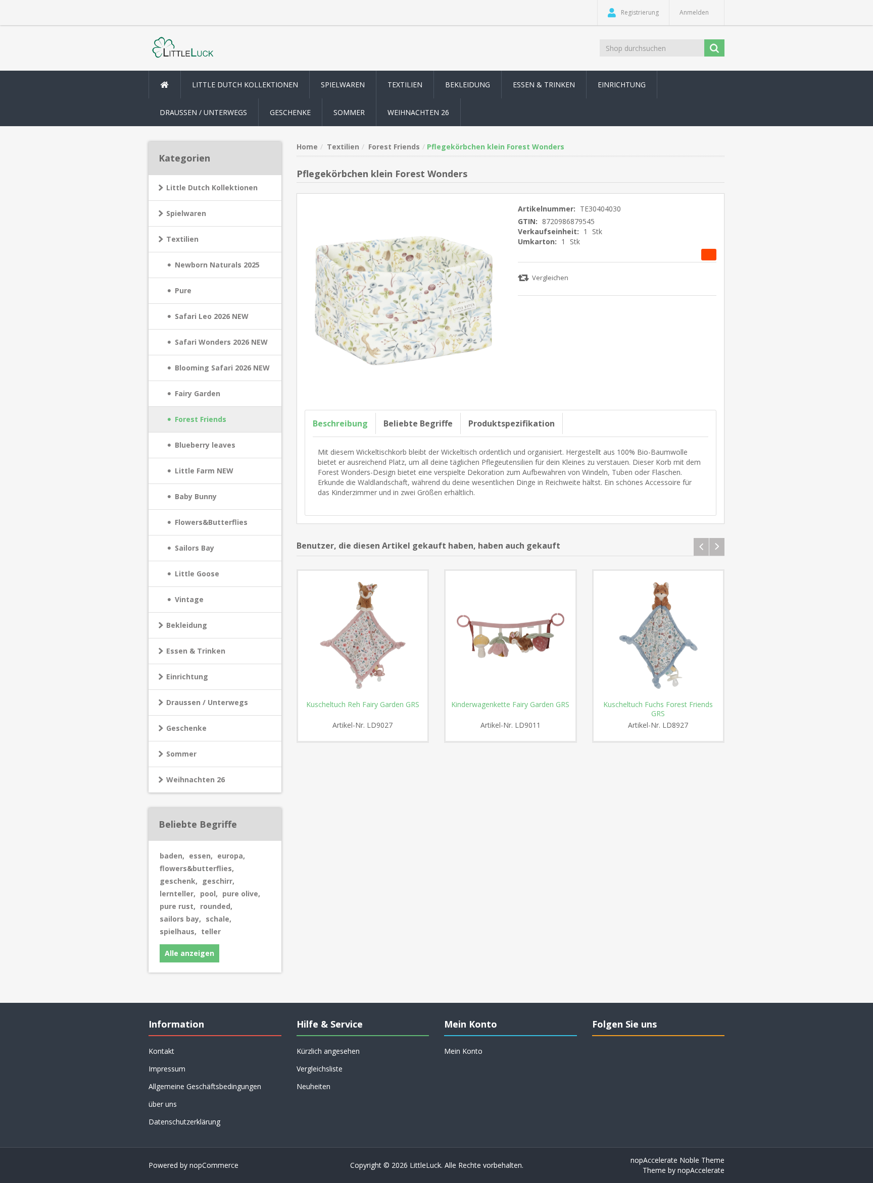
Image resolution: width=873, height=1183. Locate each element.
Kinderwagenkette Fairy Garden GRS (510, 704)
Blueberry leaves (205, 445)
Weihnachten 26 (418, 112)
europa (231, 856)
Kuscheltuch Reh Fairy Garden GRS (362, 704)
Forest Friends (200, 419)
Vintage (189, 599)
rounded (216, 906)
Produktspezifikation (511, 423)
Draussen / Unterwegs (207, 702)
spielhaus (178, 931)
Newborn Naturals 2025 (217, 265)
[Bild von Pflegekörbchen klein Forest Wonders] (404, 299)
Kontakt (161, 1051)
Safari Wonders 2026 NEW (221, 342)
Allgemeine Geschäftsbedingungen (205, 1086)
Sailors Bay (194, 548)
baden (172, 856)
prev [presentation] (701, 547)
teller (211, 931)
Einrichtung (187, 676)
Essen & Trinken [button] (544, 84)
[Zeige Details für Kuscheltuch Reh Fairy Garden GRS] (363, 635)
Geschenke (290, 112)
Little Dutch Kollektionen (212, 187)
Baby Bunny (196, 496)
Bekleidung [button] (467, 84)
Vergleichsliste (320, 1068)
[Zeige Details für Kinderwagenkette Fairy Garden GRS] (510, 635)
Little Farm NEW (204, 470)
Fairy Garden (197, 393)
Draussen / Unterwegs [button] (203, 112)
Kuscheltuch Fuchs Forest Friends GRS (658, 709)
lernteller (178, 893)
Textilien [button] (404, 84)
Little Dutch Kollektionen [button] (245, 84)
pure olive (241, 893)
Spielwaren (186, 213)
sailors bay (180, 919)
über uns (163, 1104)
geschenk (179, 881)
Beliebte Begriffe (418, 423)
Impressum (167, 1068)
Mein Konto (463, 1051)
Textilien (182, 239)
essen (201, 856)
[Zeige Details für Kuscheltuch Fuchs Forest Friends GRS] (658, 635)
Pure (183, 290)
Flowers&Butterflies (211, 522)
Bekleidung (186, 625)
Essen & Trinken (195, 651)
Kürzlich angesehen (328, 1051)
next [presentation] (716, 547)
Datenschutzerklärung (184, 1121)
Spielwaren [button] (343, 84)
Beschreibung (340, 423)
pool (209, 893)
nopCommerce (213, 1165)
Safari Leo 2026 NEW (212, 316)
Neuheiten (313, 1086)
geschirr (218, 881)
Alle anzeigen (189, 953)
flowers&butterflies (197, 868)
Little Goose (197, 573)
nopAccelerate (700, 1170)
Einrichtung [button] (622, 84)
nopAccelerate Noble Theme (677, 1160)
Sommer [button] (349, 112)
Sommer (181, 754)
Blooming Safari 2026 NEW (222, 367)
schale (218, 919)
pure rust (178, 906)
